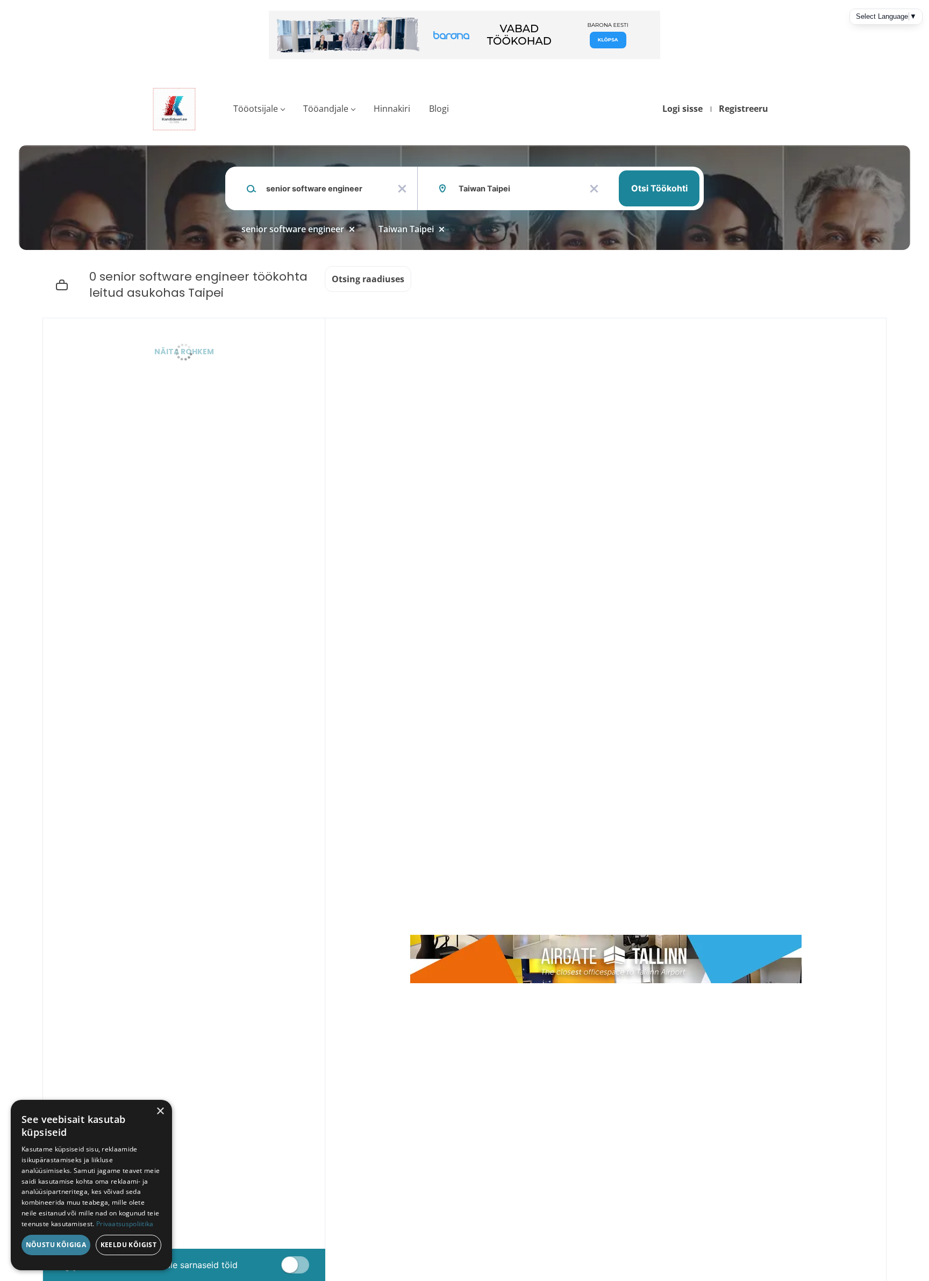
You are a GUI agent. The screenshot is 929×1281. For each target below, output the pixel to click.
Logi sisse (682, 108)
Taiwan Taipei (406, 229)
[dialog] (91, 1185)
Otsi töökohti (659, 188)
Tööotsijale (255, 108)
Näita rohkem (184, 351)
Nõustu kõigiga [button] (56, 1244)
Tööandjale (325, 108)
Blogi (439, 108)
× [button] (160, 1111)
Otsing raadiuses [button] (368, 279)
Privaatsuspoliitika (125, 1223)
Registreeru (743, 108)
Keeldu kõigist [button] (129, 1244)
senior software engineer (292, 229)
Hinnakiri (392, 108)
